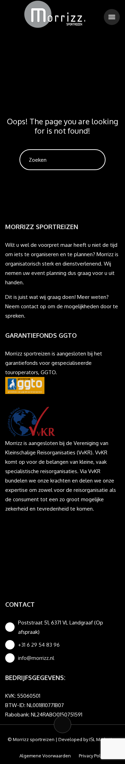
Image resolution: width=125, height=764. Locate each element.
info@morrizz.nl (36, 658)
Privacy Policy (92, 755)
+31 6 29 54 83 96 (39, 644)
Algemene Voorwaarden (45, 755)
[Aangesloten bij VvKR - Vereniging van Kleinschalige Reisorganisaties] (31, 421)
